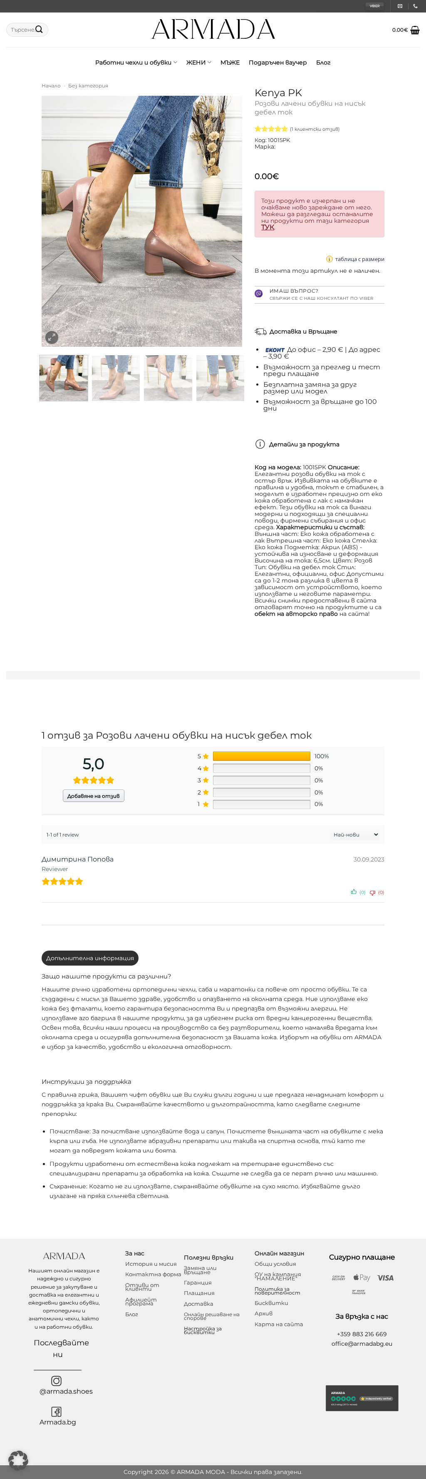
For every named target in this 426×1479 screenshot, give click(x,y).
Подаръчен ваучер (278, 62)
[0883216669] (416, 6)
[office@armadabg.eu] (401, 6)
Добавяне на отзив (93, 796)
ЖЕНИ (196, 62)
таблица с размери (359, 259)
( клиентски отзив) (315, 129)
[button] (406, 30)
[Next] (227, 221)
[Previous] (56, 221)
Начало (51, 86)
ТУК (267, 227)
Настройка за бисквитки (203, 1330)
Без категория (88, 86)
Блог (323, 62)
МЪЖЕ (230, 62)
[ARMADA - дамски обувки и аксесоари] (213, 29)
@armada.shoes (66, 1391)
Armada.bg (58, 1422)
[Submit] (39, 30)
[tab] (90, 958)
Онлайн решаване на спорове (212, 1316)
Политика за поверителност (277, 1291)
